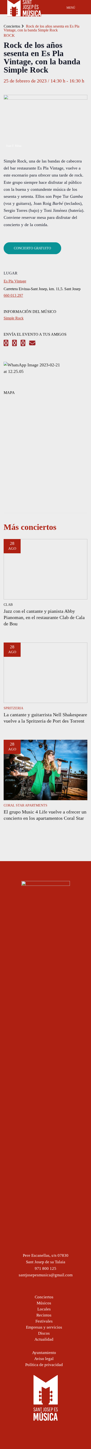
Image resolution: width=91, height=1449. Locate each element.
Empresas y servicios (44, 1327)
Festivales (44, 1321)
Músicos (44, 1303)
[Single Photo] (33, 371)
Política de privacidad (44, 1364)
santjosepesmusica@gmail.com (46, 1275)
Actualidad (43, 1339)
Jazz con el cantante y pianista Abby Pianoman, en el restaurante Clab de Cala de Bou (44, 617)
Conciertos (12, 26)
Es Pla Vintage (15, 281)
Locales (44, 1309)
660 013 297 (13, 295)
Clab (8, 604)
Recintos (43, 1315)
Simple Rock (14, 318)
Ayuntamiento (44, 1352)
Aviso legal (44, 1358)
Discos (44, 1333)
